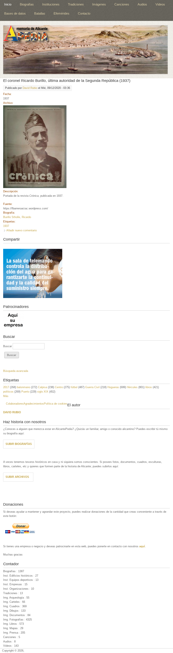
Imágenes (99, 4)
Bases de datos (15, 13)
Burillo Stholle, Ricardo (17, 217)
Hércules (132, 387)
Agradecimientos (33, 403)
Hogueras (113, 387)
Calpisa (42, 387)
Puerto (25, 391)
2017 (6, 387)
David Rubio (30, 87)
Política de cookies (55, 403)
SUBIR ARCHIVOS (17, 476)
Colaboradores (14, 403)
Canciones (121, 4)
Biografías (27, 4)
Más (5, 396)
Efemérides (61, 13)
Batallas (39, 13)
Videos (160, 4)
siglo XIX (42, 391)
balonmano (23, 387)
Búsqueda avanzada (15, 371)
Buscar (8, 346)
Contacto (84, 13)
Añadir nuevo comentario (21, 230)
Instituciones (50, 4)
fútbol (74, 387)
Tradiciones (76, 4)
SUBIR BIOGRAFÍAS (18, 444)
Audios (142, 4)
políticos (8, 391)
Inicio (7, 4)
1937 (6, 226)
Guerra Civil (92, 387)
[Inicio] (85, 49)
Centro (59, 387)
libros (148, 387)
